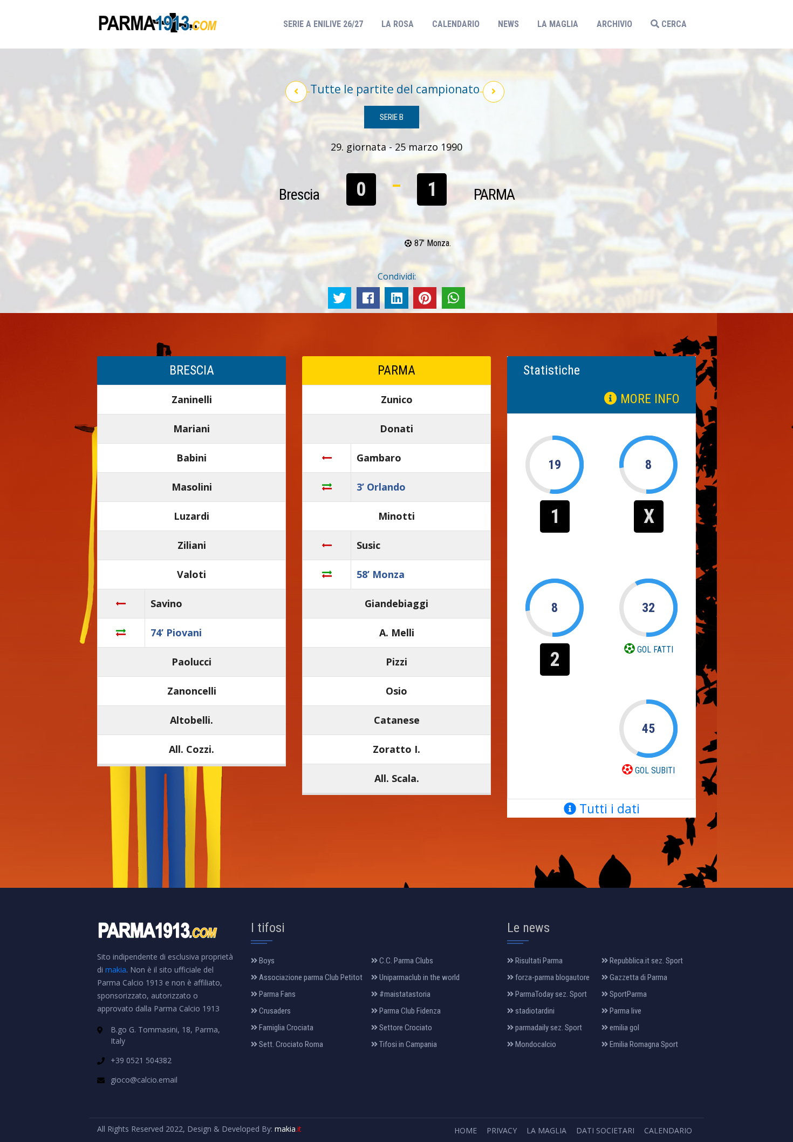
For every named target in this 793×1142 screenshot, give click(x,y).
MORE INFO (648, 398)
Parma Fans (276, 994)
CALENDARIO (456, 24)
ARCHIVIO (614, 24)
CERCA (673, 24)
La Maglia (546, 1130)
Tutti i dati (608, 808)
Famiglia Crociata (285, 1027)
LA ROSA (397, 24)
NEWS (508, 24)
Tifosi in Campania (407, 1044)
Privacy (502, 1130)
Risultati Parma (538, 961)
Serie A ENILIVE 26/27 (326, 23)
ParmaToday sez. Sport (550, 994)
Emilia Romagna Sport (643, 1044)
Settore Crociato (405, 1027)
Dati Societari (605, 1130)
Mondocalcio (535, 1044)
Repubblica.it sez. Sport (645, 961)
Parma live (624, 1011)
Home (465, 1130)
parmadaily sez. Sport (548, 1027)
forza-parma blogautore (552, 977)
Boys (266, 961)
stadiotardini (534, 1011)
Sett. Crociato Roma (290, 1044)
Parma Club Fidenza (409, 1011)
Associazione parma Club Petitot (310, 977)
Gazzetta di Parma (637, 977)
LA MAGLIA (557, 24)
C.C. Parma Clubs (405, 961)
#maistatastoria (404, 994)
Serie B (392, 117)
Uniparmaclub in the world (419, 977)
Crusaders (274, 1011)
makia (115, 969)
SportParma (627, 994)
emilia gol (623, 1027)
